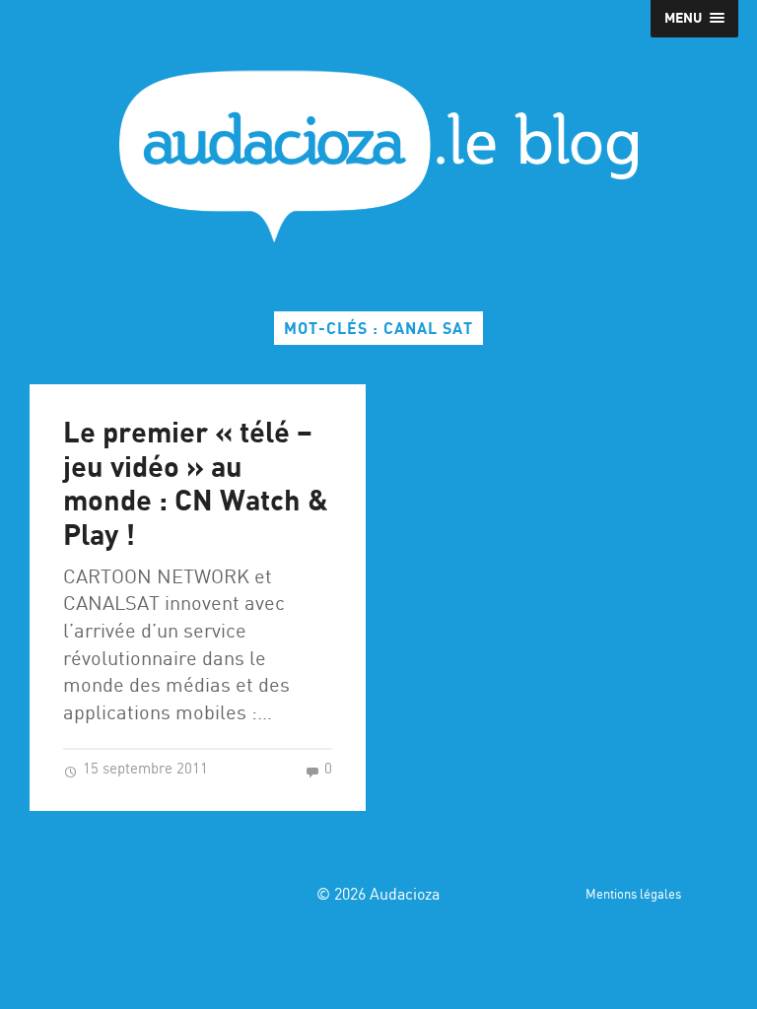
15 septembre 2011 (143, 769)
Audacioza (405, 895)
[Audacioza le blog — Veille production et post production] (378, 156)
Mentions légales (633, 895)
